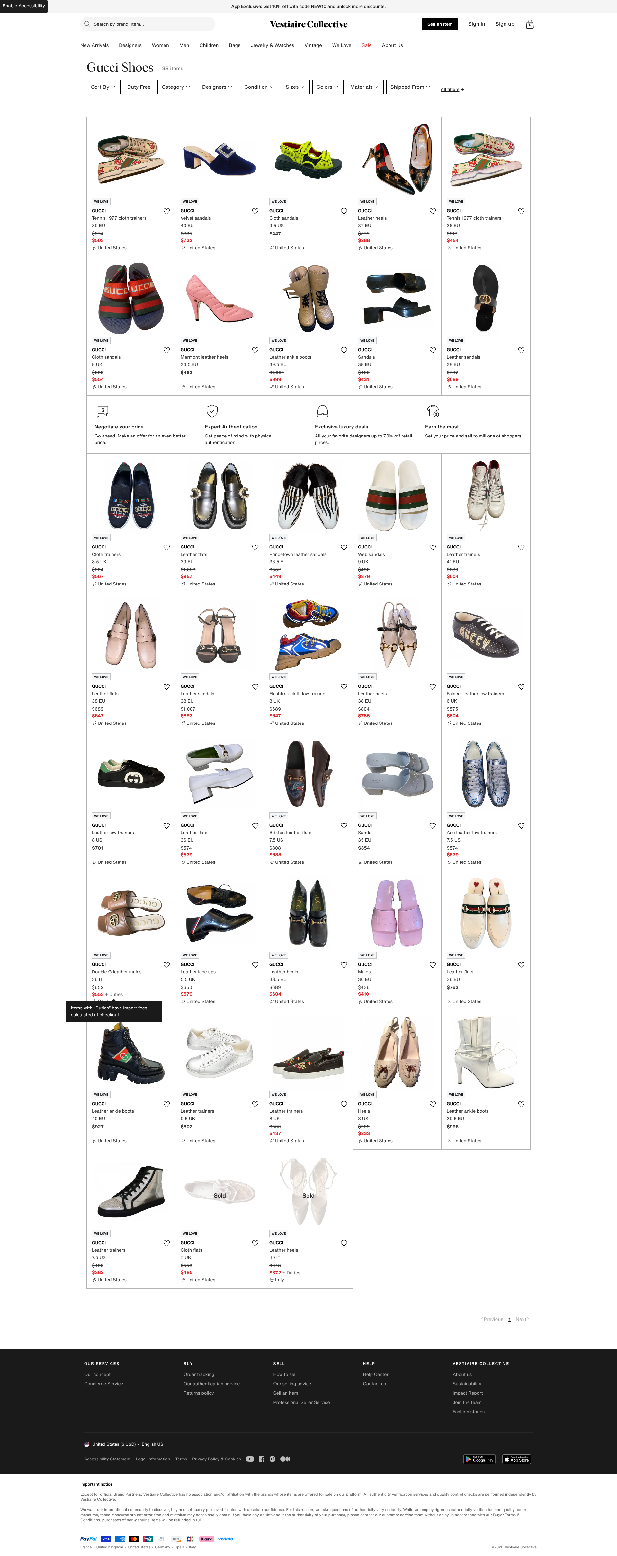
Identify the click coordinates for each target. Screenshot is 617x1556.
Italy (192, 1547)
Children (209, 45)
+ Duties (114, 994)
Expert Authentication (231, 426)
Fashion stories (469, 1411)
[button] (529, 24)
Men (184, 45)
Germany (162, 1547)
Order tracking (198, 1374)
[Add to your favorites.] (166, 211)
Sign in (476, 24)
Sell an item (439, 24)
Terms (181, 1459)
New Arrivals (94, 45)
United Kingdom (109, 1547)
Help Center (376, 1374)
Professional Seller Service (301, 1402)
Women (160, 45)
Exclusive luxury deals (341, 426)
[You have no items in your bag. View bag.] (529, 24)
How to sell (284, 1374)
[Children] (223, 45)
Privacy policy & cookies (216, 1459)
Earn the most (442, 426)
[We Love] (356, 45)
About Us (392, 45)
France (86, 1547)
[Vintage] (327, 45)
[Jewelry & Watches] (299, 45)
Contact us (374, 1383)
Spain (179, 1547)
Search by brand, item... (119, 24)
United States (139, 1547)
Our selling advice (292, 1383)
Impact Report (468, 1393)
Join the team (467, 1402)
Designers (130, 45)
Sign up (505, 24)
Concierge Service (103, 1383)
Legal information (153, 1459)
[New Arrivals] (113, 45)
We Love (342, 45)
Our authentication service (211, 1383)
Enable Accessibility (24, 6)
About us (462, 1374)
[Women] (174, 45)
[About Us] (408, 45)
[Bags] (245, 45)
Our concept (97, 1374)
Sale (367, 45)
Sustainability (467, 1383)
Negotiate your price (119, 426)
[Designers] (146, 45)
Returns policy (198, 1393)
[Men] (194, 45)
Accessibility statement (107, 1459)
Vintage (313, 45)
